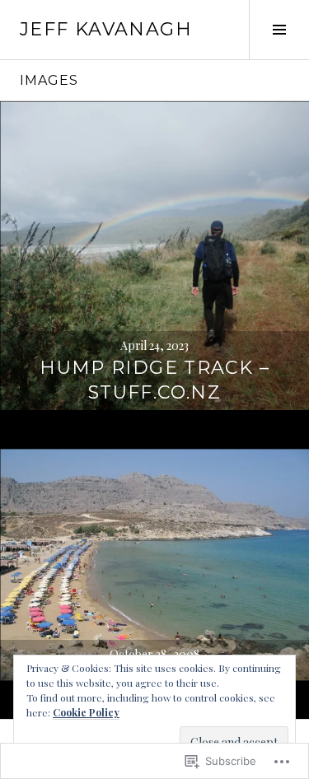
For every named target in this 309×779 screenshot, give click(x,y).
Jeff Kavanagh (106, 29)
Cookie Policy (86, 712)
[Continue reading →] (154, 255)
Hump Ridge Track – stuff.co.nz (154, 380)
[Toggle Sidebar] (279, 29)
